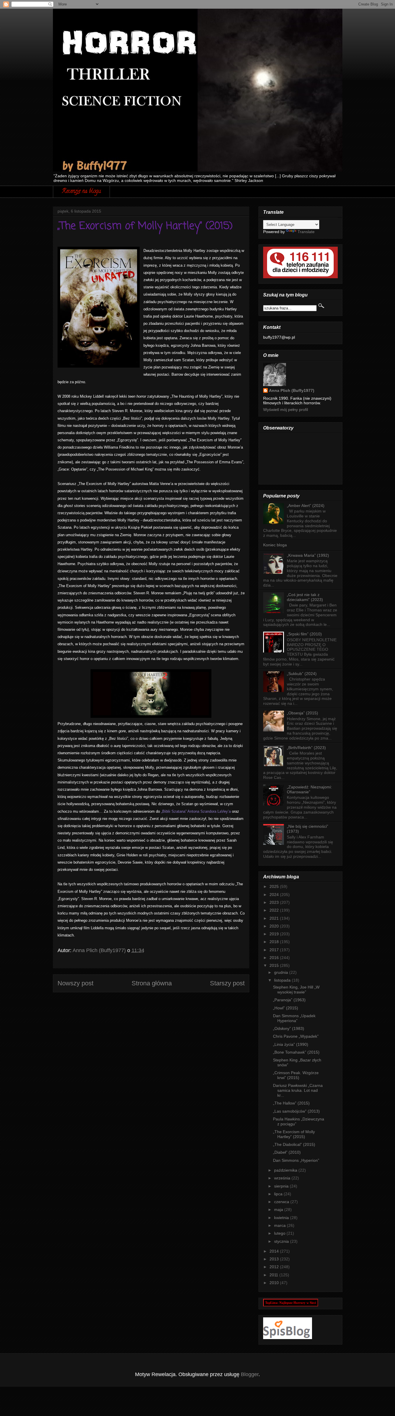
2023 (275, 902)
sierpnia (282, 1186)
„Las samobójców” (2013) (296, 1111)
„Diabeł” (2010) (287, 1152)
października (286, 1170)
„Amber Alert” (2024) (305, 505)
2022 (275, 910)
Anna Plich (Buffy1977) (291, 390)
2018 (275, 941)
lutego (280, 1233)
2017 (275, 949)
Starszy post (227, 983)
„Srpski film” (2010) (304, 634)
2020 (275, 926)
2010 (275, 1282)
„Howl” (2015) (285, 1008)
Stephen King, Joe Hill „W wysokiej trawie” (296, 989)
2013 (275, 1259)
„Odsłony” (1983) (288, 1028)
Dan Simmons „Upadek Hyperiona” (294, 1018)
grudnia (281, 972)
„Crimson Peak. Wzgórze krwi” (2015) (296, 1075)
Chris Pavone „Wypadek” (296, 1036)
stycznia (282, 1241)
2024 (275, 894)
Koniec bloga (275, 545)
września (282, 1178)
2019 (275, 934)
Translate (306, 231)
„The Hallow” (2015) (291, 1103)
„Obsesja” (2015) (302, 713)
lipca (279, 1194)
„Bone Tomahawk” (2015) (296, 1052)
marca (280, 1225)
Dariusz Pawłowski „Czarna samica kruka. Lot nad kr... (298, 1090)
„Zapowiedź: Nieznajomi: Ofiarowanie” (309, 789)
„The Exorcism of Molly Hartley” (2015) (294, 1134)
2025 (275, 886)
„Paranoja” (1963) (289, 1000)
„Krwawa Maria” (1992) (308, 555)
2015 (275, 965)
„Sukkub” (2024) (302, 673)
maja (279, 1209)
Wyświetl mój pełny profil (285, 409)
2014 (275, 1251)
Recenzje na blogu (81, 191)
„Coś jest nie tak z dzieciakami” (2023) (305, 597)
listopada (283, 980)
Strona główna (152, 983)
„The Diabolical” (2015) (294, 1144)
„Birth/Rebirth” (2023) (306, 747)
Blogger (250, 1374)
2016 (275, 957)
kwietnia (282, 1217)
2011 (274, 1275)
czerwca (282, 1201)
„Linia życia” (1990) (290, 1044)
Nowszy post (75, 983)
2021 (275, 918)
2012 (275, 1266)
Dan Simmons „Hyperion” (296, 1160)
